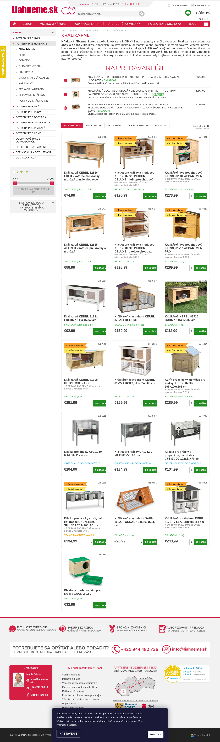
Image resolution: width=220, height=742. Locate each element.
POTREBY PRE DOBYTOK (31, 117)
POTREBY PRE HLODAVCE (31, 43)
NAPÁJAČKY (26, 83)
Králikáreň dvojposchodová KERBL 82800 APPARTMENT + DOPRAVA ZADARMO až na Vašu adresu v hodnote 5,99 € (132, 92)
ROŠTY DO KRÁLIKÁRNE (33, 100)
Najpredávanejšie (138, 125)
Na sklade (22, 172)
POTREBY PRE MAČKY (29, 106)
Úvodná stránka (14, 23)
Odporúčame (72, 125)
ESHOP (27, 23)
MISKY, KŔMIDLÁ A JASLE (34, 77)
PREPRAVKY (26, 71)
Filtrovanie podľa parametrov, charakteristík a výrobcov (31, 206)
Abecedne (161, 125)
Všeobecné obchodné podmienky (79, 683)
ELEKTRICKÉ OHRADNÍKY (31, 147)
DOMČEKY (25, 60)
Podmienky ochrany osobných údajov (81, 695)
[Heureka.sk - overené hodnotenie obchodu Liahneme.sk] (187, 674)
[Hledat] (142, 14)
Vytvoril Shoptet (202, 735)
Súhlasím (155, 734)
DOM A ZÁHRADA (26, 157)
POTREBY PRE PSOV (28, 112)
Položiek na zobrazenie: (33, 190)
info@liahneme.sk (39, 680)
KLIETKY (24, 54)
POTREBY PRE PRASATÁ (30, 128)
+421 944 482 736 (39, 688)
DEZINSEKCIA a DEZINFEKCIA (33, 152)
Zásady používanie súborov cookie (80, 699)
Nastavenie (68, 733)
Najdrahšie (114, 125)
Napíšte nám (69, 703)
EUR (207, 19)
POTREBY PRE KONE (28, 133)
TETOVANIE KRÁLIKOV (32, 95)
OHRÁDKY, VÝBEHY (30, 66)
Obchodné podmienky (124, 23)
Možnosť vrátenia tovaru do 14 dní (80, 687)
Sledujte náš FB (39, 695)
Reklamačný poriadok (73, 691)
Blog (192, 23)
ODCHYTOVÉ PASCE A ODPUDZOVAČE (29, 140)
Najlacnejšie (94, 125)
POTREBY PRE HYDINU (29, 38)
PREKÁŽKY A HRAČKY (31, 89)
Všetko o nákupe (53, 23)
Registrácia (202, 5)
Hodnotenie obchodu (164, 23)
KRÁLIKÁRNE (27, 48)
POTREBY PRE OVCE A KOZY (33, 122)
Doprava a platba (86, 23)
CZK (201, 19)
